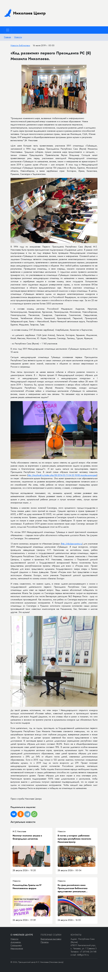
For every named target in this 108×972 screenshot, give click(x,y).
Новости (18, 37)
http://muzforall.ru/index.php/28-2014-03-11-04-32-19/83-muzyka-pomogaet (62, 475)
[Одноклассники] (20, 814)
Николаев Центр (29, 13)
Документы (16, 942)
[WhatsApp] (34, 814)
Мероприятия (17, 948)
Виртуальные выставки (51, 939)
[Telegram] (27, 814)
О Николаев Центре (22, 934)
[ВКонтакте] (14, 814)
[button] (95, 67)
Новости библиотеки (20, 45)
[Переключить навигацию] (7, 30)
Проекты (45, 942)
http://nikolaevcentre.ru (71, 543)
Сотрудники (16, 945)
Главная (7, 37)
